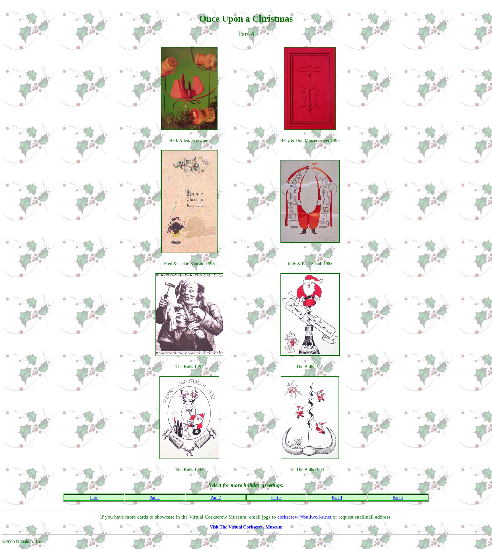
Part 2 (215, 497)
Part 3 (276, 497)
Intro (94, 497)
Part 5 (398, 497)
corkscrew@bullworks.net (304, 517)
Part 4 (337, 497)
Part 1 (154, 497)
